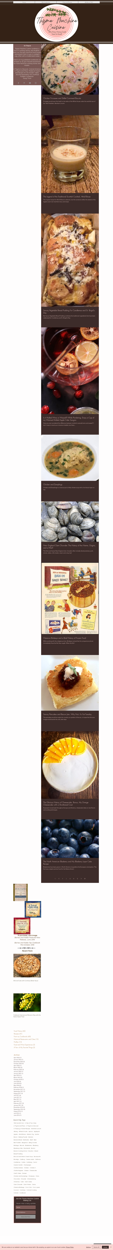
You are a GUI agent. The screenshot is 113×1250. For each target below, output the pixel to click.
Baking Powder (23, 1137)
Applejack (37, 1131)
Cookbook (23, 1193)
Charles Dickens (18, 1168)
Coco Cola (28, 1187)
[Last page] (84, 878)
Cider (22, 1181)
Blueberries (28, 1145)
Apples (16, 1134)
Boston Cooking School (20, 1151)
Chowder (23, 1179)
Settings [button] (88, 1247)
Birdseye (16, 1145)
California (38, 1159)
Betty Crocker (33, 1142)
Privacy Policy (70, 1247)
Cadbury (22, 1159)
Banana (30, 1137)
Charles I (26, 1168)
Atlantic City (30, 1134)
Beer (35, 1140)
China (37, 1176)
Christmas (17, 1181)
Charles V (33, 1168)
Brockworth (37, 1156)
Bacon (15, 1137)
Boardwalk (27, 1148)
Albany (16, 1131)
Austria (37, 1134)
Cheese (26, 1170)
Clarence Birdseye (19, 1187)
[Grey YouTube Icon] (30, 83)
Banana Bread (18, 1140)
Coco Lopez (36, 1187)
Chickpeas (32, 1176)
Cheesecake (33, 1170)
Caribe (23, 1162)
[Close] (111, 1247)
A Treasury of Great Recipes (22, 1128)
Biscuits (22, 1145)
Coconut (16, 1190)
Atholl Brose (22, 1134)
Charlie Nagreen (18, 1170)
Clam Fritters (27, 1184)
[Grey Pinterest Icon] (24, 83)
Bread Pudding (18, 1154)
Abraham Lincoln (36, 1128)
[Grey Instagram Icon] (36, 83)
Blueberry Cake (18, 1148)
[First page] (55, 878)
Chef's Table (17, 1173)
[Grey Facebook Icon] (18, 83)
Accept (105, 1247)
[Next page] (81, 878)
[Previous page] (58, 878)
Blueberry (35, 1145)
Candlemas (17, 1162)
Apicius (31, 1131)
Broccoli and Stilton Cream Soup (23, 1156)
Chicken (24, 1173)
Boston (33, 1148)
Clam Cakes (28, 1181)
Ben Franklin (17, 1142)
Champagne (27, 1165)
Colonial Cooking (32, 1190)
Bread (36, 1151)
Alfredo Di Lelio (23, 1131)
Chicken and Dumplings (20, 1176)
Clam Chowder (18, 1184)
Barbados (26, 1140)
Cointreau (23, 1190)
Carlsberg (29, 1162)
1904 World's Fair (19, 1123)
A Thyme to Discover (32, 1126)
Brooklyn (16, 1159)
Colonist (16, 1193)
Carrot (35, 1162)
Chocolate (17, 1179)
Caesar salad (30, 1159)
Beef (31, 1140)
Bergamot (25, 1142)
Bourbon (30, 1151)
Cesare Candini (18, 1165)
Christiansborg (31, 1179)
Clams (34, 1184)
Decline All (96, 1247)
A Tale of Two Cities (30, 1123)
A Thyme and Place (19, 1126)
